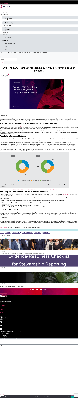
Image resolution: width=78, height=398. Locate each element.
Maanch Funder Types (10, 23)
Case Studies (27, 52)
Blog (6, 27)
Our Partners (3, 308)
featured (8, 232)
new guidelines (65, 194)
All (3, 52)
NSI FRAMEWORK (9, 22)
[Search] (2, 62)
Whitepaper (7, 29)
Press (6, 30)
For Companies (8, 18)
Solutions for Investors (5, 298)
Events (9, 52)
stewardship (37, 232)
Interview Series (36, 52)
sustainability (46, 232)
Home (1, 65)
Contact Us (5, 32)
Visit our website (3, 227)
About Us (5, 12)
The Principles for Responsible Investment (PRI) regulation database (14, 126)
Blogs (14, 52)
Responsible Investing (27, 232)
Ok (72, 396)
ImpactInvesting (16, 232)
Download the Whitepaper (4, 3)
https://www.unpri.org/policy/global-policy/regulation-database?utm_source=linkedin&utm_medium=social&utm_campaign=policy (30, 189)
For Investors (8, 16)
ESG (2, 232)
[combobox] (8, 59)
